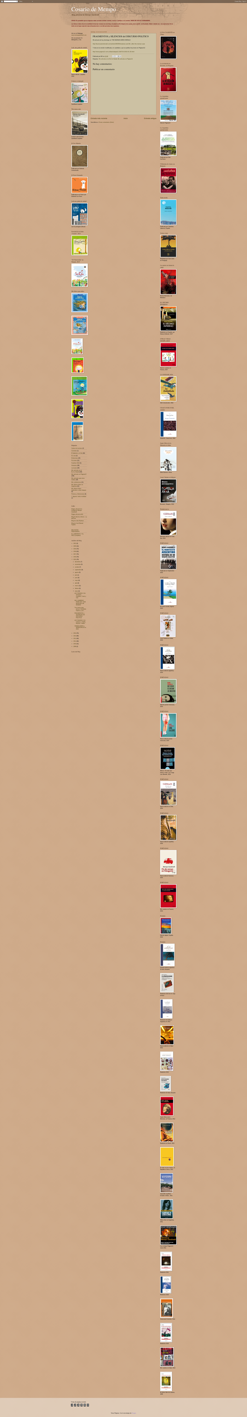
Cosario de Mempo (93, 9)
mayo (76, 580)
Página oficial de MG (77, 514)
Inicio (126, 118)
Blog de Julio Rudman (77, 520)
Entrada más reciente (99, 118)
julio (76, 575)
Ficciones (74, 460)
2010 (75, 643)
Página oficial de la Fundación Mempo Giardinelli (76, 510)
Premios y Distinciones (77, 494)
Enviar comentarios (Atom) (106, 122)
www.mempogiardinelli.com (78, 35)
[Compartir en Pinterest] (120, 56)
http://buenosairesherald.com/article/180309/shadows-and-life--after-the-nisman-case (119, 44)
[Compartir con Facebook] (118, 56)
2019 (75, 549)
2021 (75, 543)
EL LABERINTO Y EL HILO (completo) (77, 534)
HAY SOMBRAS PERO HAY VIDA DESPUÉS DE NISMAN (80, 603)
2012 (75, 638)
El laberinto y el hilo (76, 453)
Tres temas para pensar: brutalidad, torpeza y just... (80, 609)
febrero (77, 588)
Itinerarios (74, 465)
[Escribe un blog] (115, 56)
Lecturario (74, 468)
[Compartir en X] (117, 56)
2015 (75, 559)
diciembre (78, 561)
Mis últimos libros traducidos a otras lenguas (78, 489)
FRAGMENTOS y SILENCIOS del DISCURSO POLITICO (79, 615)
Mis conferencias (76, 482)
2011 (75, 641)
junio (76, 577)
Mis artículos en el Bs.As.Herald (108, 59)
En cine (73, 455)
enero (76, 591)
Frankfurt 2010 (75, 463)
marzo (77, 585)
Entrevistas (74, 458)
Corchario (74, 450)
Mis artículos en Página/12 (125, 59)
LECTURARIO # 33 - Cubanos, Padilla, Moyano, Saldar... (80, 622)
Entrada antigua (150, 118)
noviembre (78, 564)
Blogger (134, 1413)
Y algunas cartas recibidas (78, 496)
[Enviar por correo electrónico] (113, 56)
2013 (75, 636)
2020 (75, 546)
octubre (77, 567)
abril (76, 583)
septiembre (78, 569)
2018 (75, 551)
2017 (75, 554)
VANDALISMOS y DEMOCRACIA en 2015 (80, 627)
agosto (77, 572)
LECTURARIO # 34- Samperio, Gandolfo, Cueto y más (80, 595)
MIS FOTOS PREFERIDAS (75, 530)
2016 (75, 557)
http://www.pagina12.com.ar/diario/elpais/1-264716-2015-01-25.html (113, 51)
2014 (75, 633)
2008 (75, 646)
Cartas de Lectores (76, 448)
